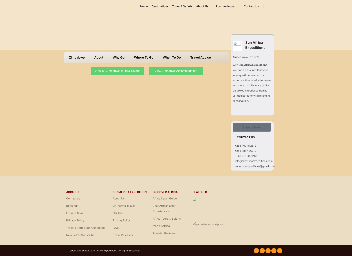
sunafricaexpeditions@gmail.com (255, 166)
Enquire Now (74, 213)
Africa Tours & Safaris (167, 218)
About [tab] (98, 57)
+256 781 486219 (245, 150)
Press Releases (123, 235)
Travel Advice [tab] (200, 57)
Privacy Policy (75, 220)
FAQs (116, 227)
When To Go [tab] (172, 57)
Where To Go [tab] (143, 57)
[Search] (269, 6)
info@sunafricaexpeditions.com (254, 160)
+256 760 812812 (245, 145)
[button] (252, 127)
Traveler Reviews (164, 233)
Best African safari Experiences (164, 208)
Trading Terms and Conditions (85, 227)
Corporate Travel (124, 206)
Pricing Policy (122, 220)
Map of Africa (161, 226)
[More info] (276, 6)
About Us (119, 198)
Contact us (73, 198)
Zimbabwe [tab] (77, 57)
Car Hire (118, 213)
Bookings (72, 206)
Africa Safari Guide (165, 198)
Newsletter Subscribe (80, 235)
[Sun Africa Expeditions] (86, 6)
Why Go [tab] (118, 57)
